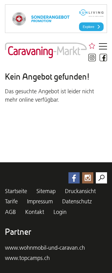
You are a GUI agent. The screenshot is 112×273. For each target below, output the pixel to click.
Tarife (11, 201)
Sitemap (46, 191)
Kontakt (34, 211)
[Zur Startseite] (46, 50)
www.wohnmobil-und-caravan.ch (45, 247)
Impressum (40, 201)
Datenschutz (77, 201)
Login (60, 211)
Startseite (16, 191)
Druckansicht (80, 191)
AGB (10, 211)
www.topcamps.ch (27, 257)
